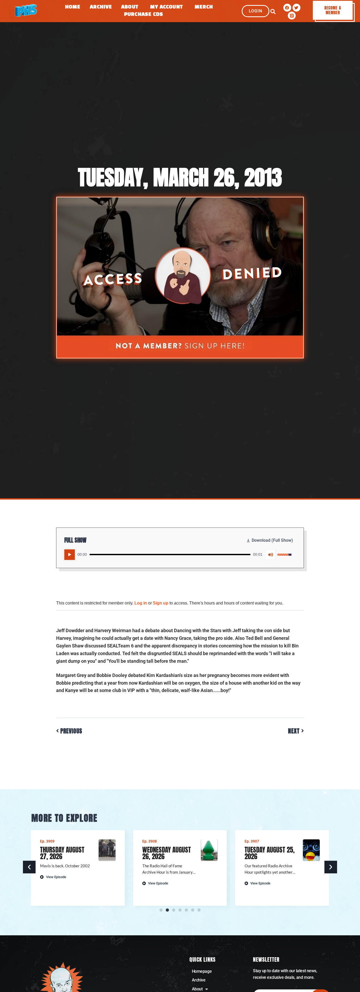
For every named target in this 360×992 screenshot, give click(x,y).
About (129, 7)
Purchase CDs (143, 14)
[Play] (69, 554)
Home (72, 7)
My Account (166, 7)
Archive (101, 7)
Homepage (202, 971)
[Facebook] (287, 8)
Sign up (160, 603)
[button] (273, 11)
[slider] (170, 554)
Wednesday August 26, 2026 (166, 853)
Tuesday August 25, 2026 (270, 853)
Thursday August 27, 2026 (62, 853)
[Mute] (270, 554)
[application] (177, 554)
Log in (140, 603)
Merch (204, 7)
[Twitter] (296, 8)
